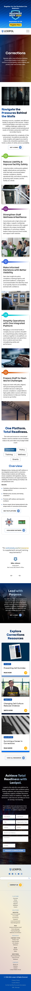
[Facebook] (9, 873)
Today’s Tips (7, 699)
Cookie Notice (16, 982)
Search (29, 878)
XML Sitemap (15, 987)
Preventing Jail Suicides (14, 668)
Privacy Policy (16, 980)
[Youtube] (18, 873)
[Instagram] (21, 873)
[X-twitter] (15, 873)
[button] (11, 575)
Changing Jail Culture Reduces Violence (13, 705)
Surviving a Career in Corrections (13, 742)
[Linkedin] (12, 873)
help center (8, 810)
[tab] (10, 449)
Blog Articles (8, 737)
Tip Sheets (7, 664)
